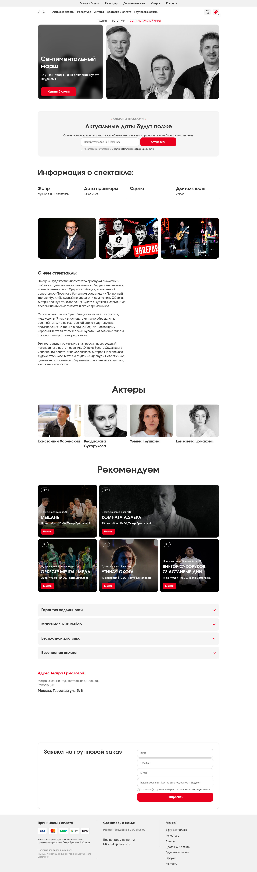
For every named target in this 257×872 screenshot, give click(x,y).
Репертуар (111, 3)
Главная (102, 20)
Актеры (99, 12)
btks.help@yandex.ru (117, 844)
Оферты (116, 149)
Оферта (155, 3)
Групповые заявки (146, 12)
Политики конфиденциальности (138, 149)
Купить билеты (59, 91)
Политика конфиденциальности (55, 849)
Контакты (171, 3)
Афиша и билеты (89, 3)
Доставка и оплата (134, 3)
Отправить (158, 142)
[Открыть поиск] (207, 12)
